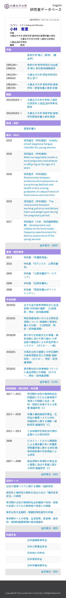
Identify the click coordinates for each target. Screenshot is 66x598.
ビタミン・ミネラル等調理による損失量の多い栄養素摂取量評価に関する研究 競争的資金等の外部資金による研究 (42, 447)
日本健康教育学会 (37, 540)
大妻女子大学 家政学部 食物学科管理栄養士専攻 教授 (42, 114)
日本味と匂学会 (36, 552)
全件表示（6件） (50, 474)
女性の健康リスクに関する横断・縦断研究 (29, 486)
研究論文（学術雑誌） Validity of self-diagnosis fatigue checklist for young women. (41, 144)
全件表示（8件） (50, 528)
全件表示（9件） (50, 571)
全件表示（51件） (50, 382)
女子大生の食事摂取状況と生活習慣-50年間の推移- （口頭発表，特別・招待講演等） (41, 308)
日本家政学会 (34, 559)
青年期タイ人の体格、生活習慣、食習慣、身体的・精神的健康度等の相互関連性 (32, 520)
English (57, 5)
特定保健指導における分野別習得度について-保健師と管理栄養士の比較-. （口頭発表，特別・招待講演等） (41, 323)
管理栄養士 (30, 128)
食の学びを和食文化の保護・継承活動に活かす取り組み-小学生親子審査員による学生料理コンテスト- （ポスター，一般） (41, 340)
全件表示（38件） (50, 245)
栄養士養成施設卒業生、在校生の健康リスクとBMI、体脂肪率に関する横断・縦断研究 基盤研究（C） (42, 419)
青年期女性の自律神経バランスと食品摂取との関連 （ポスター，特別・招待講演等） (41, 372)
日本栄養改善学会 (37, 565)
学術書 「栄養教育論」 (36, 257)
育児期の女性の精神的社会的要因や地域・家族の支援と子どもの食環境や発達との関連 (32, 504)
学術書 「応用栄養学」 (36, 283)
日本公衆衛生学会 (37, 546)
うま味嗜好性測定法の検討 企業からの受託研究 (42, 432)
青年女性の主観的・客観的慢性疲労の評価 (29, 512)
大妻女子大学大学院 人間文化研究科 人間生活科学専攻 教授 (42, 103)
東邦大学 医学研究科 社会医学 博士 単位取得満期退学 (42, 66)
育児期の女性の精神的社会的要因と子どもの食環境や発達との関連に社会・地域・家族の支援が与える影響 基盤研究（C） (42, 401)
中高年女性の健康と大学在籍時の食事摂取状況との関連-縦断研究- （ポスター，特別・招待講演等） (41, 357)
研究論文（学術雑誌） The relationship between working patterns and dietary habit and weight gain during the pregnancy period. (41, 208)
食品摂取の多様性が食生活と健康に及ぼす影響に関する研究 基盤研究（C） (42, 464)
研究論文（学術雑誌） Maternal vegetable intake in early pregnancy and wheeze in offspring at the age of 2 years (41, 160)
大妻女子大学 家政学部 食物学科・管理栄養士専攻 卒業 (42, 86)
